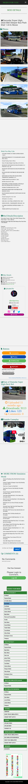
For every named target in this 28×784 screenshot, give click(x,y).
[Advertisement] (14, 133)
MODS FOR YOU (11, 2)
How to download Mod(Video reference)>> (18, 377)
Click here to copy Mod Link (8, 373)
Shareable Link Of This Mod (8, 369)
